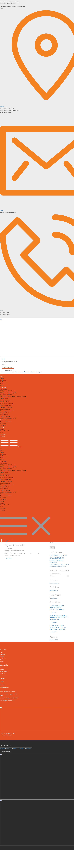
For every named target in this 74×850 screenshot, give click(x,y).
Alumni (2, 383)
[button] (37, 443)
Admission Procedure (5, 422)
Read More (8, 558)
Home (1, 374)
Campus (2, 429)
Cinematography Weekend (6, 411)
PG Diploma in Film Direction (8, 391)
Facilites (2, 385)
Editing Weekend (4, 412)
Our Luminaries (4, 382)
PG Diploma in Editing (6, 394)
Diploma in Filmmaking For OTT (8, 418)
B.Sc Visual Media (4, 402)
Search (51, 542)
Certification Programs (6, 407)
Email (1, 210)
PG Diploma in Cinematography (8, 392)
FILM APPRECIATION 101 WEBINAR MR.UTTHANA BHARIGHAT (57, 560)
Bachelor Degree (4, 398)
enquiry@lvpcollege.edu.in (8, 212)
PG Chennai (3, 423)
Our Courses (3, 387)
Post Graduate (3, 389)
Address (2, 106)
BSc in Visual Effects (5, 405)
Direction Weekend (5, 409)
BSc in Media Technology (6, 403)
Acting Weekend (4, 414)
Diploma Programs (5, 416)
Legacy (2, 378)
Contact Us (3, 434)
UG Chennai (3, 425)
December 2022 (54, 590)
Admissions (3, 420)
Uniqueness (3, 380)
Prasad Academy (54, 583)
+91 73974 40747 (15, 698)
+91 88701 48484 (5, 312)
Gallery (2, 427)
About (1, 376)
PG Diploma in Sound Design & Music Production (13, 396)
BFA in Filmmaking (5, 400)
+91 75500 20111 (5, 314)
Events (1, 432)
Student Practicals (4, 431)
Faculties (2, 436)
